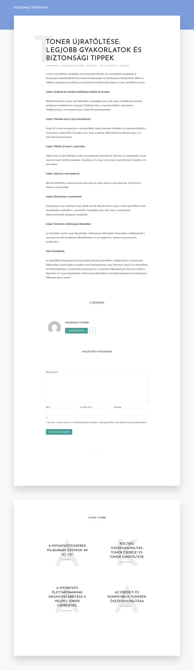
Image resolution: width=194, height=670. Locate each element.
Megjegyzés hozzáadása (72, 66)
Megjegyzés (52, 372)
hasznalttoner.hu (31, 7)
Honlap (117, 407)
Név (48, 407)
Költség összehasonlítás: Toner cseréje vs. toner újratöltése (127, 550)
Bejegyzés (124, 66)
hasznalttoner (52, 66)
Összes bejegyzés (76, 331)
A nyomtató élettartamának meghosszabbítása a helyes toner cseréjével (67, 596)
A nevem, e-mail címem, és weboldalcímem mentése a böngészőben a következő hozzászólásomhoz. (96, 422)
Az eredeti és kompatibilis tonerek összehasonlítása (127, 597)
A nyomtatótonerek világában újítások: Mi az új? (67, 550)
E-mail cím (86, 407)
